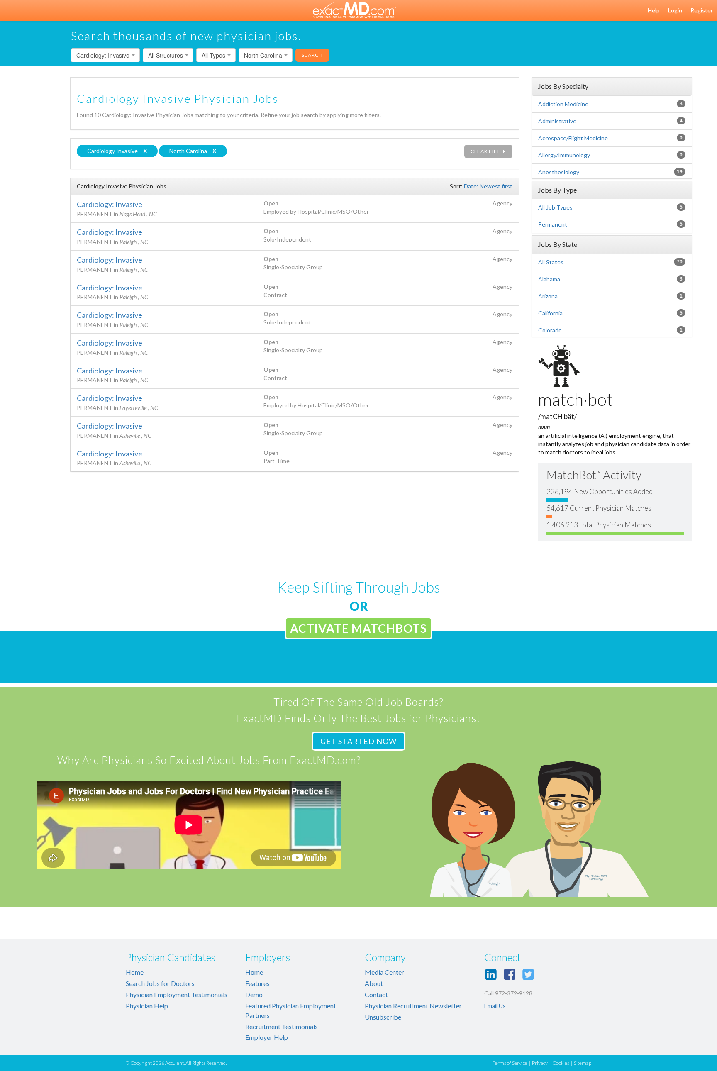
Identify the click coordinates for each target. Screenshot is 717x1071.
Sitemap (582, 1063)
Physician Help (147, 1006)
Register (701, 10)
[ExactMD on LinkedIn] (491, 974)
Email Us (495, 1005)
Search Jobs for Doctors (160, 983)
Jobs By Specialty (563, 86)
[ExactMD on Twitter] (528, 974)
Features (257, 983)
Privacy (540, 1063)
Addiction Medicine (563, 103)
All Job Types (555, 207)
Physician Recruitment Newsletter (413, 1006)
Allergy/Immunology (564, 155)
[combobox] (105, 55)
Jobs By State (557, 244)
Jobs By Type (557, 190)
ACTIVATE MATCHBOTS (358, 628)
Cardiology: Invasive (109, 204)
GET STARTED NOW (358, 741)
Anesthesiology (558, 172)
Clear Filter (488, 151)
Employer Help (266, 1037)
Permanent (552, 224)
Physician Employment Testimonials (176, 994)
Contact (376, 994)
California (550, 313)
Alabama (549, 279)
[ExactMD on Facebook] (509, 974)
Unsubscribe (383, 1017)
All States (550, 262)
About (374, 983)
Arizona (548, 296)
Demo (254, 994)
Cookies (560, 1063)
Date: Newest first (488, 186)
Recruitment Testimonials (281, 1026)
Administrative (557, 120)
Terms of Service (510, 1063)
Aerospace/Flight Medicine (573, 137)
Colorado (550, 330)
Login (675, 10)
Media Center (384, 972)
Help (654, 10)
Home (135, 972)
